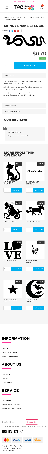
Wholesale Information (11, 404)
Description (9, 75)
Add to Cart (31, 65)
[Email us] (4, 431)
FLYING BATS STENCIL (32, 301)
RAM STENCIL (9, 221)
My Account (6, 400)
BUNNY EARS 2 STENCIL (32, 261)
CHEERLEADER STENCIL (32, 183)
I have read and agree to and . (25, 426)
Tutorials (5, 348)
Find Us (5, 379)
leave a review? (21, 136)
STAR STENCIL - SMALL (10, 301)
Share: (5, 31)
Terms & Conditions (27, 426)
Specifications (10, 106)
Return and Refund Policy (12, 409)
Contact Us (6, 374)
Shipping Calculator (12, 111)
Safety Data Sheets (9, 352)
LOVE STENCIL (10, 260)
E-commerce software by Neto (12, 448)
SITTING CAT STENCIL (9, 183)
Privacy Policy (41, 426)
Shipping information (10, 357)
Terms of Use (7, 383)
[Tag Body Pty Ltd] (24, 7)
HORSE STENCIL (33, 221)
